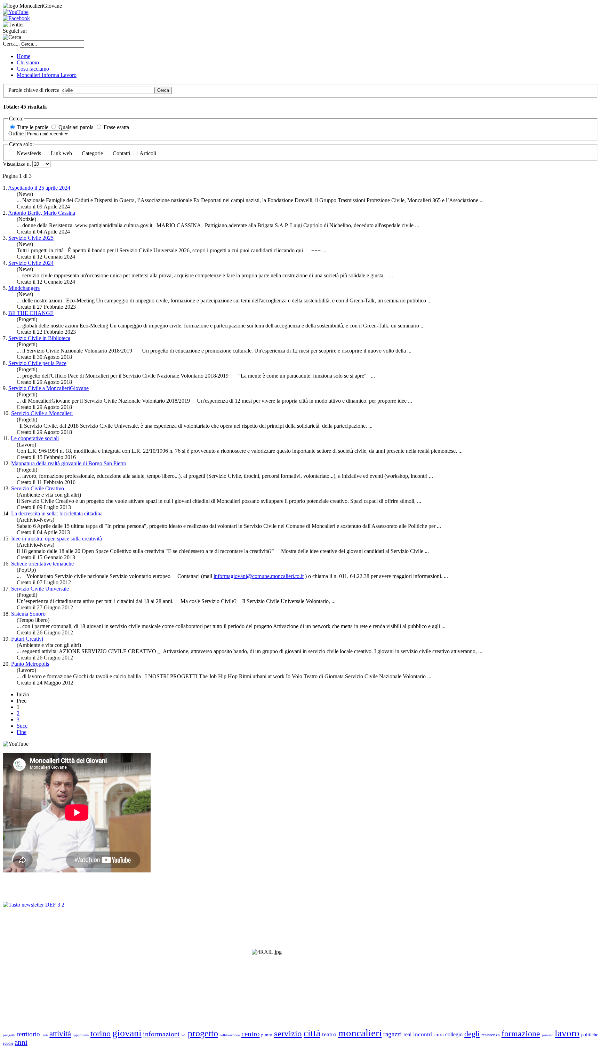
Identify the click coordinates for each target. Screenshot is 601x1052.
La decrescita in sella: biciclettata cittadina (57, 513)
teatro (329, 1034)
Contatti (122, 153)
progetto (203, 1033)
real (407, 1034)
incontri (423, 1034)
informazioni (161, 1034)
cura (439, 1034)
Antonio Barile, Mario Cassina (41, 213)
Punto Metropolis (30, 664)
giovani (127, 1033)
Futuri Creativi (27, 639)
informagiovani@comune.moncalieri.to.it (259, 576)
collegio (454, 1034)
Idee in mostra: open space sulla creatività (56, 538)
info (184, 1035)
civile (45, 1035)
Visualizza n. (17, 164)
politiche (589, 1034)
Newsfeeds (29, 153)
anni (21, 1042)
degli (472, 1033)
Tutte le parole (32, 127)
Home (23, 56)
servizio (288, 1033)
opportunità (81, 1035)
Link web (62, 153)
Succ (22, 726)
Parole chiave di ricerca (34, 90)
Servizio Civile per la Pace (37, 363)
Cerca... (11, 44)
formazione (521, 1033)
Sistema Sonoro (28, 614)
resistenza (490, 1034)
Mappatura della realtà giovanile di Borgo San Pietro (68, 463)
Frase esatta (116, 127)
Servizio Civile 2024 (31, 263)
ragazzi (392, 1034)
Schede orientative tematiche (42, 564)
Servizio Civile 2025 (31, 238)
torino (100, 1033)
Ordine (16, 133)
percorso (547, 1035)
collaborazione (230, 1035)
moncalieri (360, 1032)
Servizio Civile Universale (40, 589)
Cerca (163, 90)
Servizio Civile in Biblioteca (39, 338)
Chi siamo (28, 62)
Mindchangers (24, 288)
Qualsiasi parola (76, 127)
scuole (8, 1043)
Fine (21, 732)
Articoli (147, 153)
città (312, 1033)
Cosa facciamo (33, 69)
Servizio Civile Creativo (37, 488)
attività (60, 1033)
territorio (28, 1034)
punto (266, 1034)
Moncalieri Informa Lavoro (47, 75)
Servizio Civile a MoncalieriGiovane (48, 388)
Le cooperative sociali (35, 438)
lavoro (567, 1033)
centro (250, 1034)
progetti (9, 1035)
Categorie (93, 153)
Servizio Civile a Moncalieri (42, 413)
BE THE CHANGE (31, 313)
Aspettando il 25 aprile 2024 (39, 188)
